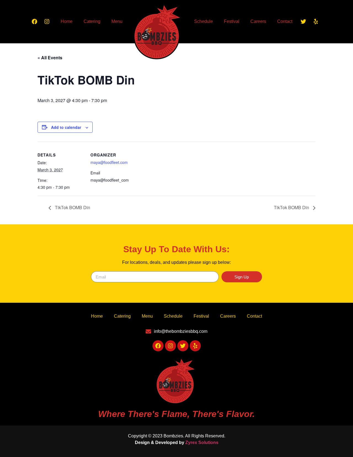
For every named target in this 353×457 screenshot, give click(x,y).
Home (67, 21)
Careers (258, 21)
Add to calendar (66, 127)
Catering (92, 21)
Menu (116, 21)
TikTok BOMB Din (72, 207)
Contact (284, 21)
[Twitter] (303, 21)
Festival (231, 21)
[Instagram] (46, 21)
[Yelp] (315, 21)
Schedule (203, 21)
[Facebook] (34, 21)
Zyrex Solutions (201, 442)
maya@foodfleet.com (109, 162)
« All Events (50, 57)
